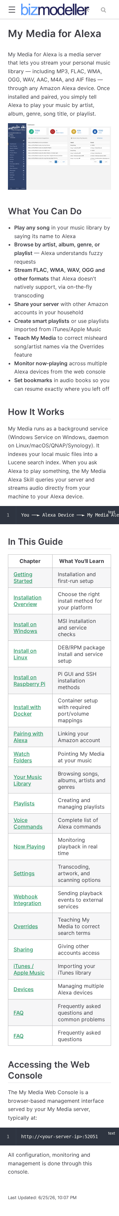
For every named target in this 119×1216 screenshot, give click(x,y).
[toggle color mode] (86, 9)
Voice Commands (28, 823)
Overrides (26, 926)
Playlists (24, 803)
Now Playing (29, 846)
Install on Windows (25, 627)
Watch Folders (23, 757)
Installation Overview (28, 600)
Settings (24, 873)
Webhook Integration (27, 899)
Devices (24, 989)
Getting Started (23, 577)
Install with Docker (27, 710)
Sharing (23, 949)
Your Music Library (28, 780)
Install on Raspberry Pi (29, 680)
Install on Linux (25, 654)
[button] (11, 9)
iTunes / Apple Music (29, 969)
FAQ (18, 1012)
